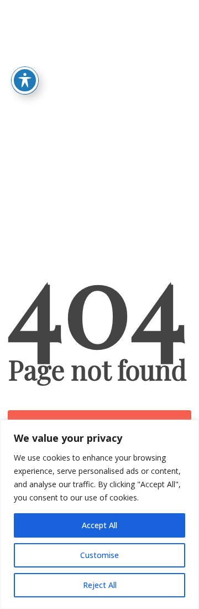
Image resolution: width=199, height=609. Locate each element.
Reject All (100, 585)
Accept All (99, 525)
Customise (99, 555)
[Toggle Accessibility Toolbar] (25, 80)
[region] (99, 514)
